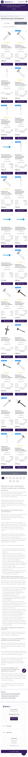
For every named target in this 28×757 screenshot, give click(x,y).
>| (17, 481)
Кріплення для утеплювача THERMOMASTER (10, 694)
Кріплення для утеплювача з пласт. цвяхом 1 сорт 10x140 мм (20, 266)
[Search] (2, 13)
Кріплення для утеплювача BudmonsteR (9, 696)
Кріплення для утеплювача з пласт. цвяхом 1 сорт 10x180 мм (6, 303)
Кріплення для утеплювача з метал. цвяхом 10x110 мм (5, 339)
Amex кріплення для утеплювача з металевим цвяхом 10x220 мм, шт (6, 228)
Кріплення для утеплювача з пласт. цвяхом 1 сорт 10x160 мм (20, 46)
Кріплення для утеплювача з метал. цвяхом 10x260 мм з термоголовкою (5, 82)
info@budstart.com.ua (14, 745)
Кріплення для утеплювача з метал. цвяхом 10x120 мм (19, 412)
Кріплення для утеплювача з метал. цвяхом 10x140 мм (5, 412)
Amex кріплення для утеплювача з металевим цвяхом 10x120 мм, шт (20, 228)
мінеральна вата (5, 540)
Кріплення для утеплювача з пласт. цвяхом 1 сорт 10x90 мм (6, 193)
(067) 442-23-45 (21, 1)
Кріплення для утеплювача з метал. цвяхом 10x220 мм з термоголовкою (5, 121)
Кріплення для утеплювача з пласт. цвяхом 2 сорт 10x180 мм (20, 339)
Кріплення (5, 16)
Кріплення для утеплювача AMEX (8, 698)
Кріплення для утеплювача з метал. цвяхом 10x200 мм (19, 303)
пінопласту (11, 662)
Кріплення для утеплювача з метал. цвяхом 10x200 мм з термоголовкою (5, 448)
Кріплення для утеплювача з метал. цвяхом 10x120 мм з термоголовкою (19, 191)
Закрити (14, 9)
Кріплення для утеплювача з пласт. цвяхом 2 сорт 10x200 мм (6, 376)
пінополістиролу (8, 598)
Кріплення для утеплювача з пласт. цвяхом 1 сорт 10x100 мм (20, 376)
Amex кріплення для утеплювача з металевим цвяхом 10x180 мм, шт (6, 264)
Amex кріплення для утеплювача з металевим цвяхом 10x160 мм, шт (6, 156)
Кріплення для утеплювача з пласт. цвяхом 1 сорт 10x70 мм (6, 46)
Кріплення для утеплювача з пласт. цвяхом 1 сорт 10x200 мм (20, 449)
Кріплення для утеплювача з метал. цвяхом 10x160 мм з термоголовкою (19, 120)
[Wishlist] (12, 31)
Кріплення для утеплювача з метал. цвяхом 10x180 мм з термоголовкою (19, 156)
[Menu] (2, 2)
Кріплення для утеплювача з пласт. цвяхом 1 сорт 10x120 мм (20, 84)
